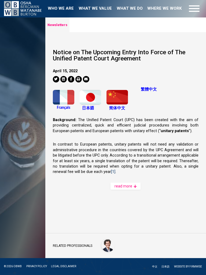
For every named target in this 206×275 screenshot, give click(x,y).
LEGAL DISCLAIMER (63, 266)
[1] (113, 171)
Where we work (164, 8)
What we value (95, 8)
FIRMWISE (195, 266)
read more (124, 186)
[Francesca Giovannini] (108, 245)
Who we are (61, 8)
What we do (130, 8)
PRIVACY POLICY (36, 266)
